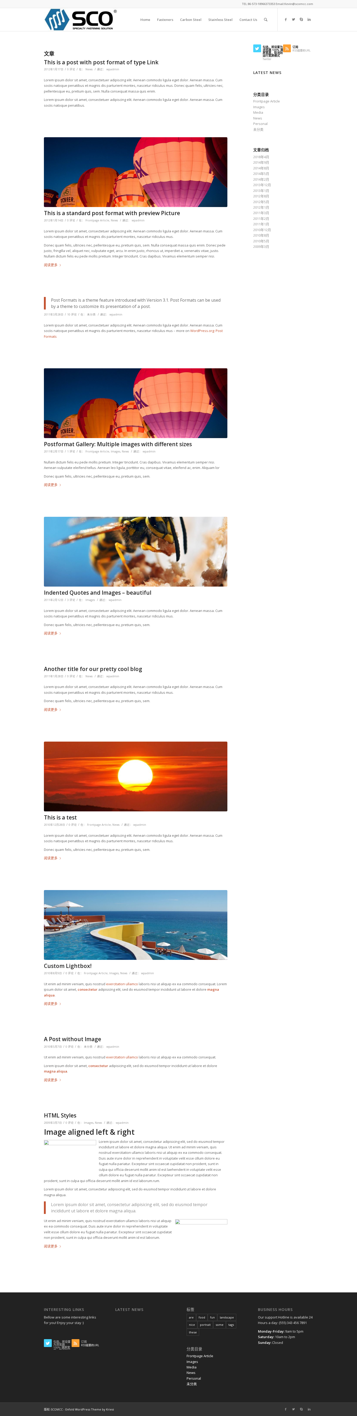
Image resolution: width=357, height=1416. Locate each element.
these (193, 1332)
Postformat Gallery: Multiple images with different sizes (118, 444)
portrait (205, 1325)
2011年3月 (261, 212)
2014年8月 (261, 168)
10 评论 (72, 314)
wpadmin (112, 69)
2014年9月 (261, 162)
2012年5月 (261, 201)
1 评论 (71, 451)
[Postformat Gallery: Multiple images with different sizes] (135, 403)
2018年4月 (261, 156)
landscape (227, 1317)
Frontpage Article (97, 220)
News (89, 69)
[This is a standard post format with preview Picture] (135, 172)
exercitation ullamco (122, 984)
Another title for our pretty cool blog (93, 669)
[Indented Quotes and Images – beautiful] (135, 552)
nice (192, 1325)
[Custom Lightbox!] (135, 925)
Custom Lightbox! (67, 966)
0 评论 (71, 69)
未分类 (91, 314)
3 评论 (71, 600)
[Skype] (301, 19)
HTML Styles (60, 1115)
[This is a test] (135, 776)
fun (212, 1317)
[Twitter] (293, 19)
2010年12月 (262, 229)
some (219, 1325)
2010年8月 (261, 235)
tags (231, 1325)
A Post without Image (72, 1039)
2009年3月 (261, 246)
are (191, 1317)
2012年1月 (261, 207)
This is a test (60, 817)
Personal (260, 123)
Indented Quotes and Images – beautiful (97, 592)
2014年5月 (261, 173)
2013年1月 (261, 190)
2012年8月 (261, 196)
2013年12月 (262, 184)
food (202, 1317)
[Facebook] (286, 19)
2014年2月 (261, 179)
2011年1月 (261, 224)
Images (115, 451)
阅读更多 (50, 264)
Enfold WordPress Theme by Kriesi (89, 1409)
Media (258, 112)
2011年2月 (261, 218)
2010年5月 (261, 241)
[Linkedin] (309, 19)
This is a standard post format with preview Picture (112, 213)
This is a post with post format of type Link (101, 62)
